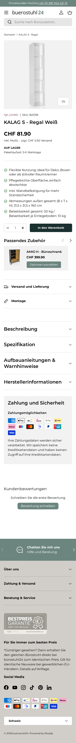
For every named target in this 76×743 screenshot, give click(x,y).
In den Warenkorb (51, 228)
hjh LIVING (11, 115)
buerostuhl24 (20, 733)
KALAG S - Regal (28, 34)
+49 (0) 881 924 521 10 (52, 3)
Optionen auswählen (44, 264)
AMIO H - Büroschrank (44, 252)
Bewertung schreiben (38, 506)
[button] (69, 12)
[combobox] (38, 22)
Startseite (9, 34)
